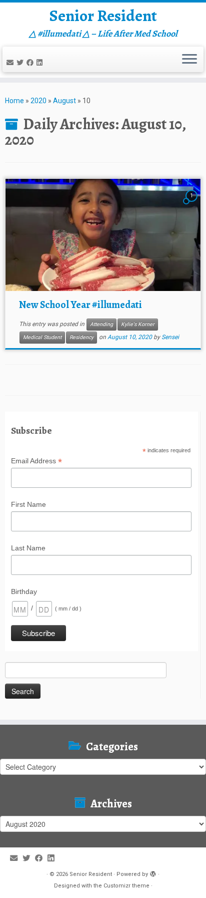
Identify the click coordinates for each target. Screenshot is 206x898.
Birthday (24, 591)
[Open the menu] (189, 59)
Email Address (36, 461)
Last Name (28, 548)
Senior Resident (103, 15)
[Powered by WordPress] (153, 872)
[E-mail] (11, 63)
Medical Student (42, 337)
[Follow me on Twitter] (21, 63)
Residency (82, 337)
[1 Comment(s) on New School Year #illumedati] (192, 205)
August (64, 101)
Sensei (170, 337)
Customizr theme (127, 885)
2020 (38, 101)
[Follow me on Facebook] (31, 63)
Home (14, 101)
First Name (28, 504)
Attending (101, 324)
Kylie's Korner (137, 324)
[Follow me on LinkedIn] (41, 63)
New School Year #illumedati (80, 305)
